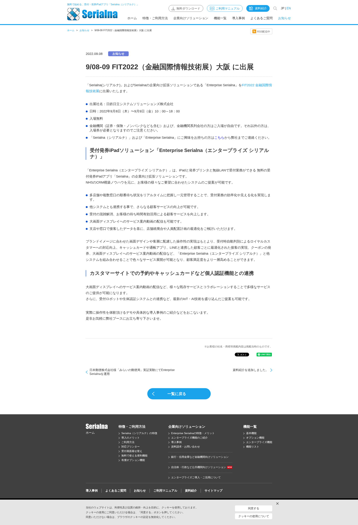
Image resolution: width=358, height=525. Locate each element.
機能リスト (252, 446)
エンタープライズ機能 (259, 442)
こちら (219, 137)
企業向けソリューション (190, 18)
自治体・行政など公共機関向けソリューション (201, 467)
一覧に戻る (176, 394)
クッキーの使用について (253, 516)
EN (289, 8)
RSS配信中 (263, 31)
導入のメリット (130, 437)
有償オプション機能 (133, 460)
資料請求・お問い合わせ (185, 446)
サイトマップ (213, 490)
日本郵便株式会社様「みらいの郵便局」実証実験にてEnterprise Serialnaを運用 (132, 371)
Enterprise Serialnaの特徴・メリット (193, 433)
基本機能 (251, 433)
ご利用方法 (127, 442)
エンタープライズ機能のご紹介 (189, 437)
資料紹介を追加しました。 (250, 370)
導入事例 (238, 18)
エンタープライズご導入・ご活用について (196, 477)
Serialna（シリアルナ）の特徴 (139, 433)
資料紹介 (261, 8)
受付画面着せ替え (131, 451)
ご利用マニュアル (228, 8)
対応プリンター (130, 446)
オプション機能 (255, 437)
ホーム (132, 18)
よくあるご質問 (261, 18)
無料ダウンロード (188, 8)
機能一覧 (220, 18)
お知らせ (284, 18)
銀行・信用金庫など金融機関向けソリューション (200, 456)
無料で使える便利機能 (134, 455)
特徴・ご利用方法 (155, 18)
